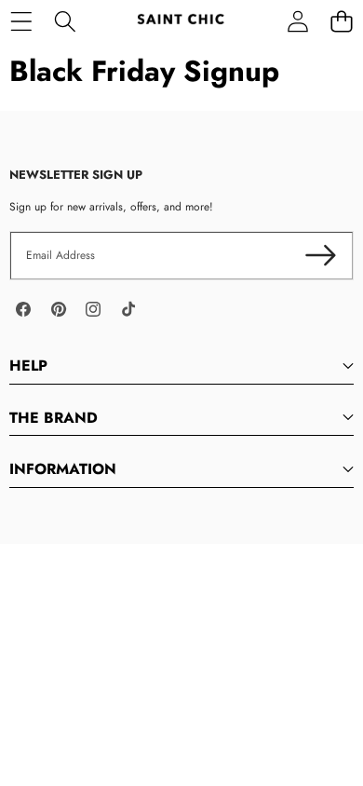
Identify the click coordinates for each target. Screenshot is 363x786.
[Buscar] (65, 21)
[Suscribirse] (320, 255)
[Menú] (21, 21)
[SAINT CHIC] (181, 21)
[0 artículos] (341, 21)
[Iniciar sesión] (297, 21)
